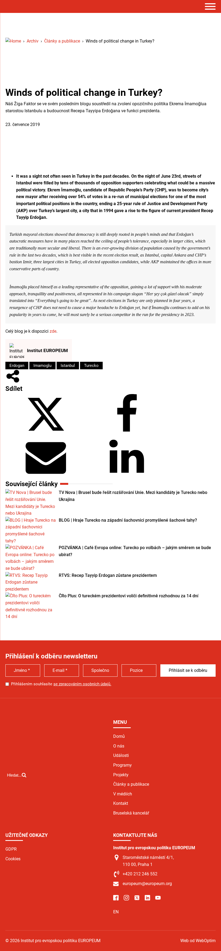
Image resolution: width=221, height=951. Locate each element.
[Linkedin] (126, 475)
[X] (45, 433)
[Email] (45, 475)
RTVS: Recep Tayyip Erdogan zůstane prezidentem (108, 575)
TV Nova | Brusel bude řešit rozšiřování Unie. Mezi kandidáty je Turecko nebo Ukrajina (133, 496)
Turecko (91, 365)
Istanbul (68, 365)
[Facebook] (126, 433)
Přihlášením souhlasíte (61, 684)
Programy (122, 765)
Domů (119, 736)
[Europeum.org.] (13, 41)
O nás (118, 746)
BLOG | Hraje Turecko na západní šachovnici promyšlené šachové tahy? (128, 520)
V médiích (122, 793)
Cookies (12, 858)
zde (53, 331)
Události (121, 755)
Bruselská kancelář (131, 813)
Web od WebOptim (198, 940)
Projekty (121, 774)
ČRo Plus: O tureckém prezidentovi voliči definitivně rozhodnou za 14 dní (128, 595)
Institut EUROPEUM (47, 350)
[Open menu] (210, 6)
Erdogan (16, 365)
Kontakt (120, 803)
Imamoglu (42, 365)
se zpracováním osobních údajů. (82, 684)
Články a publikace (23, 117)
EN (116, 911)
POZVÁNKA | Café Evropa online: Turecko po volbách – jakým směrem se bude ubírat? (135, 551)
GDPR (11, 849)
